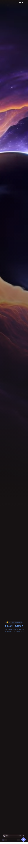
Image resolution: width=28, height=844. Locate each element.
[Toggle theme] (22, 2)
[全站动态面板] (25, 2)
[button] (2, 2)
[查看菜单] (20, 2)
